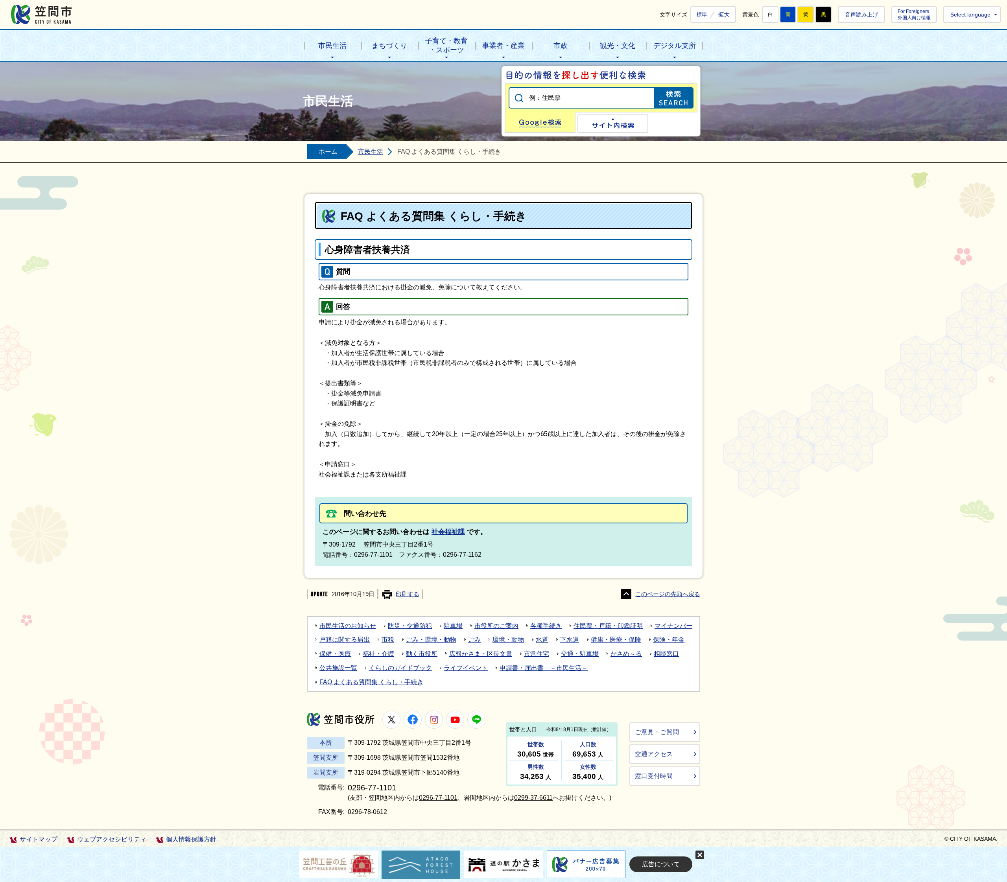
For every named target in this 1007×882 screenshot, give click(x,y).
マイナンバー (673, 625)
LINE (476, 720)
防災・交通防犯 (410, 625)
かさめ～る (626, 653)
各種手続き (546, 625)
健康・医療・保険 (616, 639)
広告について (661, 864)
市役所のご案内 (496, 625)
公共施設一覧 (338, 668)
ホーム (328, 151)
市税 (388, 639)
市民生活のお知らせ (347, 625)
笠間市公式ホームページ (41, 14)
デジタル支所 (674, 46)
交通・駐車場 (580, 653)
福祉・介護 (378, 653)
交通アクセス (654, 754)
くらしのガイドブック (400, 668)
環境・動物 (508, 639)
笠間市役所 (340, 719)
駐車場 (453, 625)
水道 (542, 639)
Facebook (413, 720)
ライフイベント (466, 668)
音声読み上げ (861, 14)
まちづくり (389, 46)
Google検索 (540, 122)
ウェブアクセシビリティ (111, 839)
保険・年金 (668, 639)
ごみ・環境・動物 (431, 639)
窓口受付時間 (654, 776)
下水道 (569, 639)
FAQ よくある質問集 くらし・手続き (371, 682)
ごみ (474, 639)
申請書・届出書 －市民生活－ (544, 668)
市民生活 (332, 46)
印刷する (407, 594)
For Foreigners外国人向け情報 (914, 14)
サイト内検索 (612, 123)
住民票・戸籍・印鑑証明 (608, 625)
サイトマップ (38, 839)
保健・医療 (335, 653)
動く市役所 (421, 653)
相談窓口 (666, 653)
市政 (560, 46)
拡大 (724, 14)
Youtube (455, 720)
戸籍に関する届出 (344, 639)
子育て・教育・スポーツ (446, 45)
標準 (702, 14)
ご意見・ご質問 (657, 732)
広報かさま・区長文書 (480, 653)
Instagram (434, 720)
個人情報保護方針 (191, 839)
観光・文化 (617, 46)
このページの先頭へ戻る (667, 594)
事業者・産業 (503, 46)
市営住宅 (536, 653)
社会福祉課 (448, 532)
